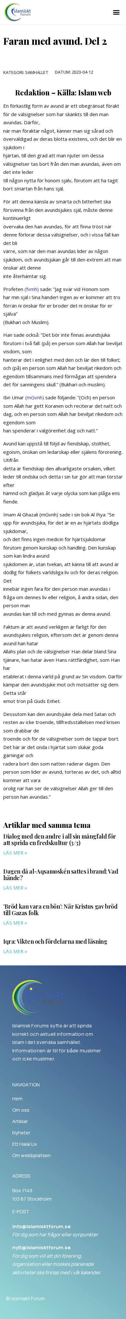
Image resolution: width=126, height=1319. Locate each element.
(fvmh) (32, 289)
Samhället (36, 72)
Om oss (20, 1110)
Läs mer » (15, 853)
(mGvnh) (34, 397)
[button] (116, 12)
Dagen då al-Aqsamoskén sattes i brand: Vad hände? (60, 874)
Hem (17, 1098)
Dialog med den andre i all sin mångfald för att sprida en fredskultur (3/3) (59, 839)
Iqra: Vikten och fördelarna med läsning (55, 941)
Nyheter (21, 1133)
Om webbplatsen (31, 1155)
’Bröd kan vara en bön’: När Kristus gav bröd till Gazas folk (60, 909)
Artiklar (20, 1121)
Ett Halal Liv (24, 1144)
